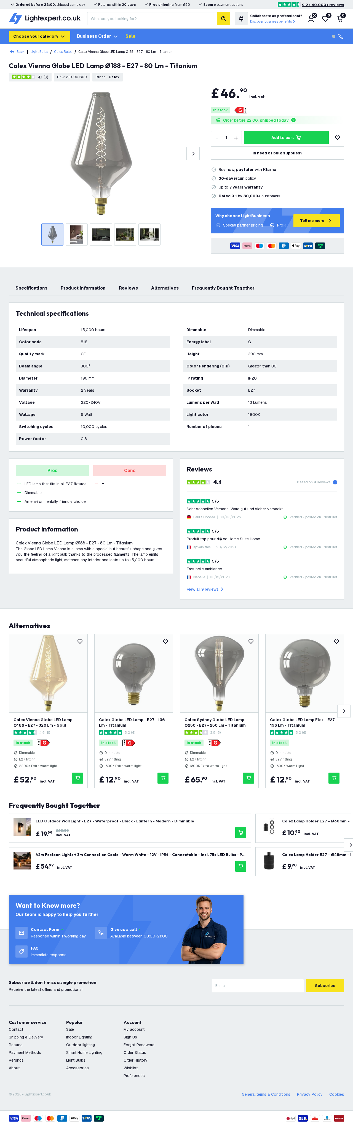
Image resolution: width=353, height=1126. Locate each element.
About (14, 1067)
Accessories (77, 1067)
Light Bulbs (39, 52)
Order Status (135, 1052)
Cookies (336, 1094)
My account (134, 1029)
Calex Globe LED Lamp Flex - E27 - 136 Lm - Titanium (303, 722)
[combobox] (152, 18)
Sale (130, 36)
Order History (136, 1060)
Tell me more (312, 220)
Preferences (134, 1075)
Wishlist (131, 1067)
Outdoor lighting (80, 1044)
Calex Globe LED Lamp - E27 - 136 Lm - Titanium (132, 722)
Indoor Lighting (79, 1037)
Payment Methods (25, 1052)
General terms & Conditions (266, 1094)
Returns (16, 1044)
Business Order (94, 36)
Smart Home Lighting (84, 1052)
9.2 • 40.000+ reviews (323, 4)
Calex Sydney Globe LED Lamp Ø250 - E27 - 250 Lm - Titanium (215, 722)
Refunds (16, 1060)
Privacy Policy (310, 1094)
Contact (16, 1029)
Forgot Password (139, 1044)
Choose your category (35, 36)
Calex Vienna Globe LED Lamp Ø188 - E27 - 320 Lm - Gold (43, 722)
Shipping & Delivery (26, 1037)
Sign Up (130, 1037)
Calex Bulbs (63, 52)
